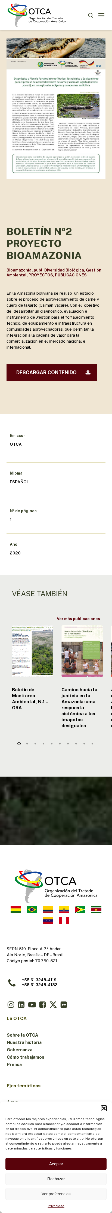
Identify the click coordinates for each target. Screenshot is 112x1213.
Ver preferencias (56, 1193)
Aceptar (56, 1163)
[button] (104, 1108)
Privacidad (56, 1206)
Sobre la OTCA (22, 1035)
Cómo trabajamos (25, 1057)
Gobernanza (19, 1049)
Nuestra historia (24, 1042)
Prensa (14, 1064)
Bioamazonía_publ (24, 270)
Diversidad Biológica (64, 270)
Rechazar (56, 1178)
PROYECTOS (41, 275)
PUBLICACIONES (71, 275)
